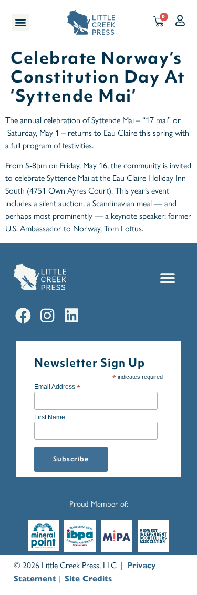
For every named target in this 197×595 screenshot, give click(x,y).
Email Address (57, 386)
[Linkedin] (71, 315)
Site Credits (88, 578)
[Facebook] (23, 315)
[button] (20, 22)
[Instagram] (47, 315)
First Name (49, 417)
